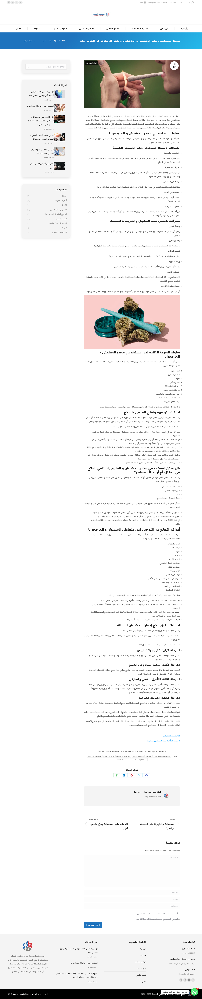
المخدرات (149, 756)
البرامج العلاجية (140, 962)
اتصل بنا (143, 981)
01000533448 (176, 2)
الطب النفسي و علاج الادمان (162, 756)
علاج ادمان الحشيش (171, 735)
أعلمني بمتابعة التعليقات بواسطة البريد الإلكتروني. (157, 913)
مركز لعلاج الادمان (108, 756)
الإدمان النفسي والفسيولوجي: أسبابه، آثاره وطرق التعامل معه (41, 93)
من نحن (143, 955)
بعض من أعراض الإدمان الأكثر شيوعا (42, 166)
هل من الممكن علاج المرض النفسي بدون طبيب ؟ (42, 151)
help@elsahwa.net (156, 2)
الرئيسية (143, 948)
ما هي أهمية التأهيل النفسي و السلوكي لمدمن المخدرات (42, 137)
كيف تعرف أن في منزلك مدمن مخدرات (163, 740)
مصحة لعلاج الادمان (122, 759)
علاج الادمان (141, 968)
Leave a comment (105, 751)
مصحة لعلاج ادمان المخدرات (139, 759)
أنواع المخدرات (91, 63)
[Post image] (59, 94)
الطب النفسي (141, 975)
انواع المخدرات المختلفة (123, 756)
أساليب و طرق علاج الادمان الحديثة (40, 106)
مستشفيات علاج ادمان (94, 756)
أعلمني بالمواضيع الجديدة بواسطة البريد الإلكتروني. (157, 919)
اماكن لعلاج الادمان (138, 756)
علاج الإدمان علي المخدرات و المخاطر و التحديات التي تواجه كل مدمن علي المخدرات (40, 121)
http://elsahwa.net (153, 796)
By (133, 751)
